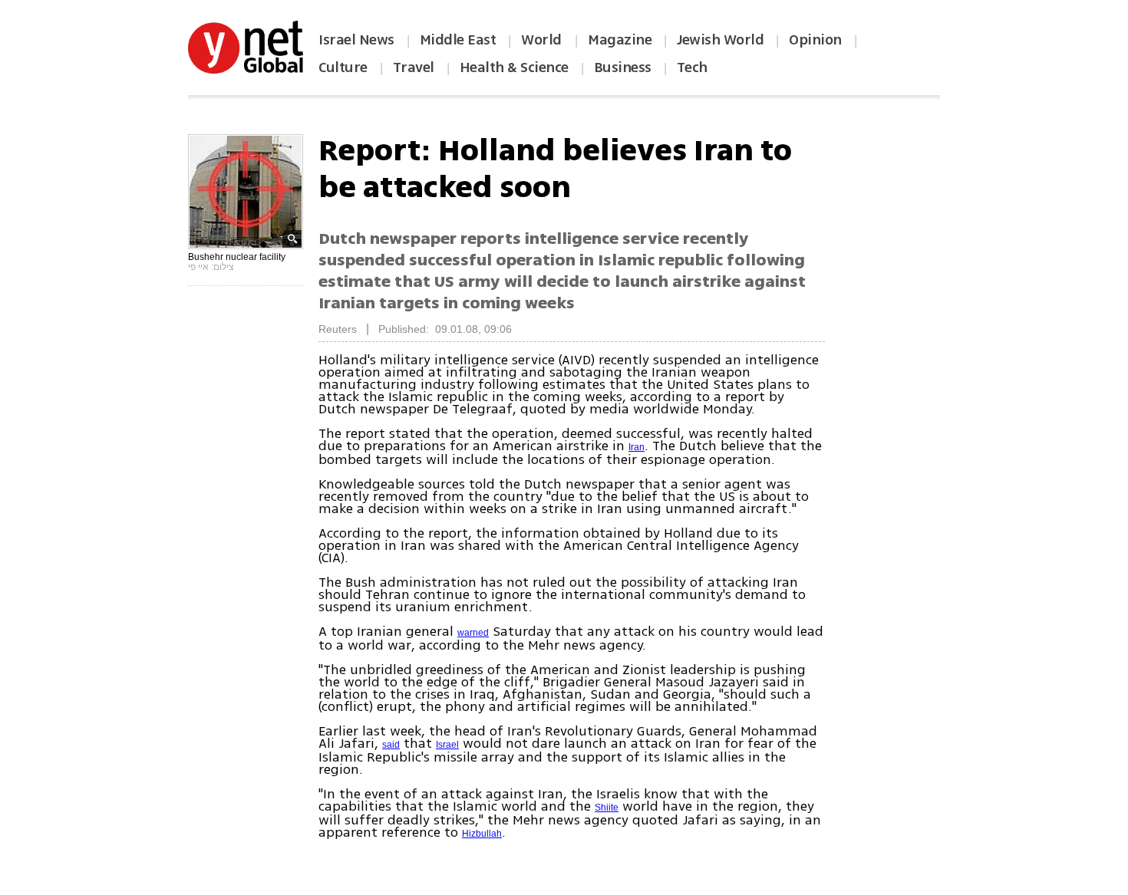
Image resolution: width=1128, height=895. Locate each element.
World (543, 40)
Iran (636, 447)
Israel (447, 744)
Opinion (815, 40)
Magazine (619, 40)
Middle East (458, 40)
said (391, 744)
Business (622, 67)
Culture (343, 67)
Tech (692, 67)
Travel (413, 67)
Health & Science (514, 67)
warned (473, 632)
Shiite (606, 807)
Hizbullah (482, 833)
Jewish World (720, 40)
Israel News (356, 40)
